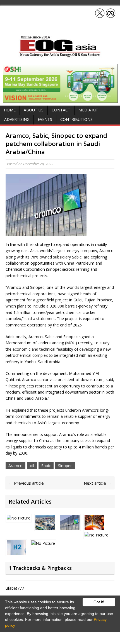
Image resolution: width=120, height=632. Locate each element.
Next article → (97, 483)
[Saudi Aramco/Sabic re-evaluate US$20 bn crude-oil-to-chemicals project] (18, 518)
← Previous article (26, 483)
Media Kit (88, 110)
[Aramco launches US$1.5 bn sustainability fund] (70, 526)
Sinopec (65, 465)
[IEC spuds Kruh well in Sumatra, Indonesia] (96, 535)
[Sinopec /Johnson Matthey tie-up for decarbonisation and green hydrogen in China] (16, 552)
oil (32, 465)
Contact (61, 110)
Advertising (17, 119)
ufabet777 (15, 588)
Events (45, 119)
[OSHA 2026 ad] (60, 99)
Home (10, 110)
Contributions (76, 119)
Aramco (15, 465)
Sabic (46, 465)
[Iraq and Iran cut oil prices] (43, 543)
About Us (34, 110)
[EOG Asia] (60, 55)
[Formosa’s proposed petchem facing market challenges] (45, 526)
